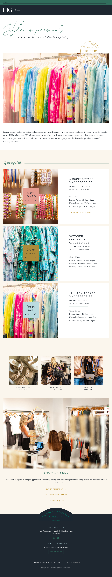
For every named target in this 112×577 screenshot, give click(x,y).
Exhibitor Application (56, 495)
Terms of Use (46, 562)
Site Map (67, 562)
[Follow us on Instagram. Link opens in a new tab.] (54, 538)
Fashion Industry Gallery (12, 10)
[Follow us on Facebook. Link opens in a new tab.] (58, 538)
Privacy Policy (57, 562)
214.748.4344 (56, 533)
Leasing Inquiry (56, 501)
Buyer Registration (81, 213)
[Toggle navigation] (106, 10)
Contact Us (35, 562)
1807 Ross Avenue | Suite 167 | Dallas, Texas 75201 (56, 531)
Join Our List (56, 552)
